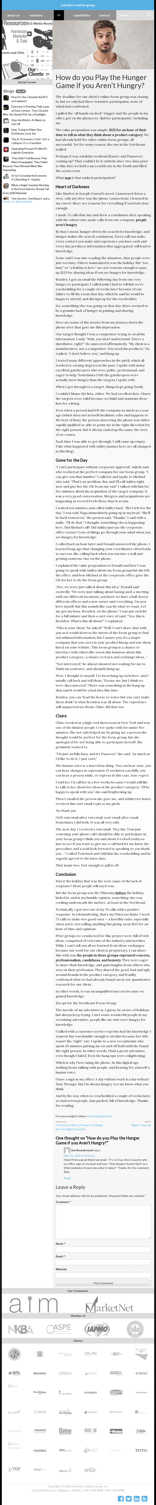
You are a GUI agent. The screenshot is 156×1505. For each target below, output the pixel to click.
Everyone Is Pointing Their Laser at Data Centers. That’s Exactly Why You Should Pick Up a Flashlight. (26, 110)
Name (60, 1243)
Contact (104, 15)
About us (13, 15)
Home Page (59, 15)
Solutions (36, 15)
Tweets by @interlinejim (17, 201)
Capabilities (82, 15)
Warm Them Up (141, 1125)
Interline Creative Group (78, 5)
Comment (63, 1202)
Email (60, 1256)
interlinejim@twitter (99, 1116)
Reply (67, 1178)
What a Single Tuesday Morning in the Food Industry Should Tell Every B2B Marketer (26, 189)
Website (61, 1269)
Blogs (14, 91)
